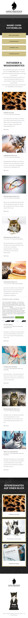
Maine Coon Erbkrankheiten (11, 451)
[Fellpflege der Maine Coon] (14, 144)
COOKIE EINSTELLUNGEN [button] (8, 317)
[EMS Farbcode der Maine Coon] (14, 185)
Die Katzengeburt (8, 324)
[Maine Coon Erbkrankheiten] (14, 440)
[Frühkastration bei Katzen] (14, 355)
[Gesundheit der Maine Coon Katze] (14, 35)
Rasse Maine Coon (14, 71)
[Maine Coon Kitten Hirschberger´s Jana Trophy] (14, 592)
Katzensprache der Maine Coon (12, 237)
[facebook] (11, 588)
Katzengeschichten (8, 327)
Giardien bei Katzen (14, 563)
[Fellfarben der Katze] (14, 101)
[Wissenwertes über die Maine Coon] (14, 47)
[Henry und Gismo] (14, 520)
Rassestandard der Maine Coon (12, 409)
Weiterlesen (6, 129)
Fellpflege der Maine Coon (10, 155)
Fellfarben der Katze (9, 112)
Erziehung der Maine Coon (10, 282)
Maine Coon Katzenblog (15, 114)
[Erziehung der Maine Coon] (14, 270)
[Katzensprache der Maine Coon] (14, 225)
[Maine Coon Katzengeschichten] (14, 53)
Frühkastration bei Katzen (10, 366)
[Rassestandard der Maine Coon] (14, 397)
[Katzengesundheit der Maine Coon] (14, 41)
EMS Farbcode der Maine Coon (11, 196)
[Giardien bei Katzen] (14, 552)
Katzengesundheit (14, 368)
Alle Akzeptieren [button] (19, 317)
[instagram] (16, 588)
